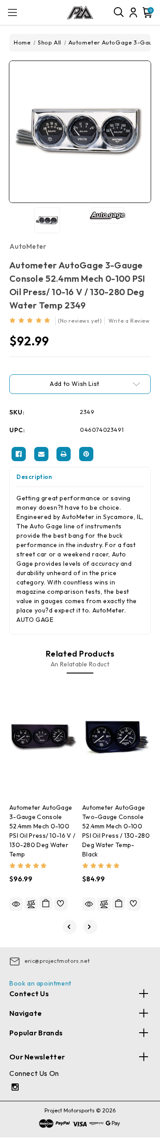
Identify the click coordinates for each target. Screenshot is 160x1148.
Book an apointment (40, 983)
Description (34, 476)
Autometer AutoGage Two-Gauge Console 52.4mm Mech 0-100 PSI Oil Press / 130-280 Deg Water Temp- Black (116, 830)
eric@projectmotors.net (57, 960)
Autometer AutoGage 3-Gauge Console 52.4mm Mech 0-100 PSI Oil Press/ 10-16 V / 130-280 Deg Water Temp (42, 830)
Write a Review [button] (128, 320)
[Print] (63, 454)
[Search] (119, 12)
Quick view (16, 904)
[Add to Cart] (45, 903)
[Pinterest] (86, 454)
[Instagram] (16, 1088)
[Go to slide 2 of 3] (90, 927)
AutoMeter (28, 246)
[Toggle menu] (12, 12)
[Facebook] (19, 454)
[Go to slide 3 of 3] (70, 927)
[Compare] (31, 904)
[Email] (41, 454)
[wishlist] (61, 904)
